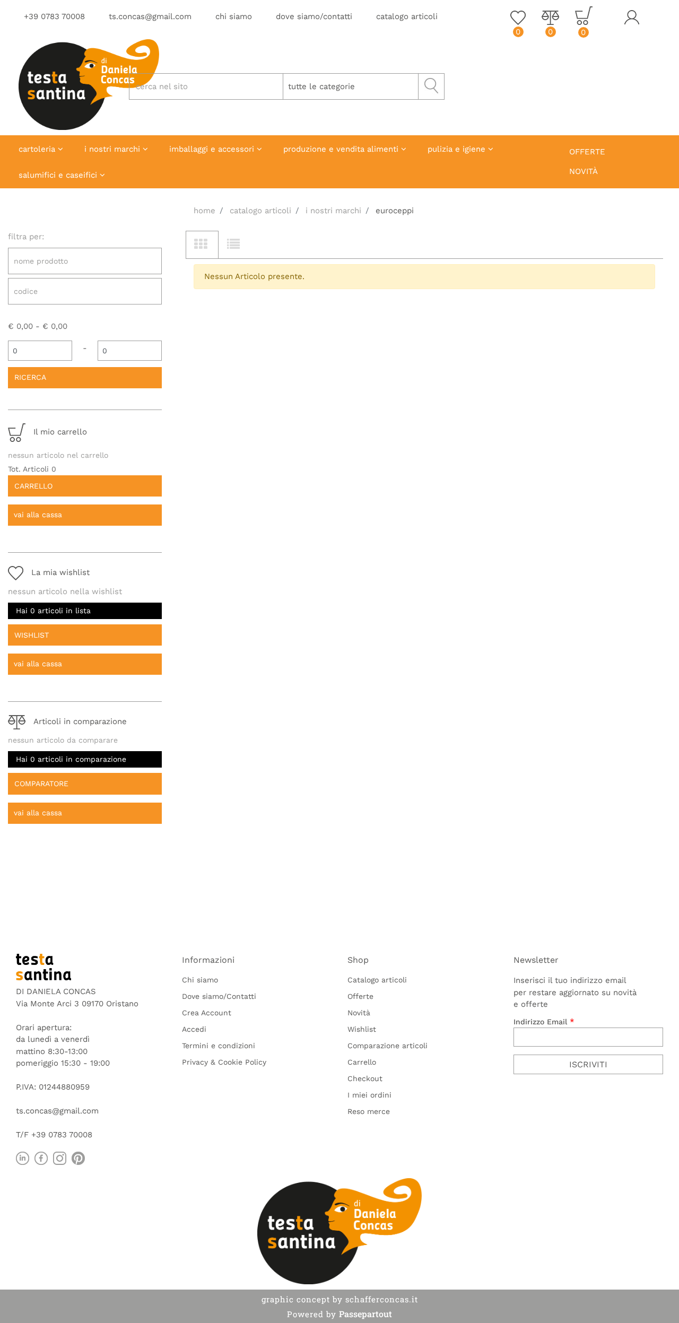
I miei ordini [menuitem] (369, 1095)
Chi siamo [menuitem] (200, 980)
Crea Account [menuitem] (206, 1012)
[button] (431, 86)
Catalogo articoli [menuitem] (377, 980)
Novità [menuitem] (358, 1012)
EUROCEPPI (395, 210)
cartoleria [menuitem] (38, 149)
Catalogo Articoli (260, 210)
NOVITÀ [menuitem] (583, 171)
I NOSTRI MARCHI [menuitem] (113, 149)
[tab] (202, 245)
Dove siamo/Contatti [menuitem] (219, 996)
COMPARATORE (41, 783)
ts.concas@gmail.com (150, 16)
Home (204, 210)
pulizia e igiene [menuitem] (458, 149)
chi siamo (233, 16)
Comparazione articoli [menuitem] (387, 1045)
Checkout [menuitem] (364, 1078)
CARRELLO (33, 486)
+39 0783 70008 (54, 16)
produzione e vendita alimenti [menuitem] (342, 149)
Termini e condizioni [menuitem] (218, 1045)
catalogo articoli (407, 16)
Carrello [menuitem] (361, 1062)
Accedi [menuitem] (194, 1029)
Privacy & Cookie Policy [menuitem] (224, 1062)
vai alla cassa (38, 514)
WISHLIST (31, 635)
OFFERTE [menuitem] (587, 151)
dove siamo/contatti (314, 16)
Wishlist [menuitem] (361, 1029)
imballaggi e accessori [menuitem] (213, 149)
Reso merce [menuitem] (368, 1111)
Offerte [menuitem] (360, 996)
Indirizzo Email (543, 1021)
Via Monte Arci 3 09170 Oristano (77, 1003)
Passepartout (365, 1313)
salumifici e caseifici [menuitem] (59, 175)
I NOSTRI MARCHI (333, 210)
